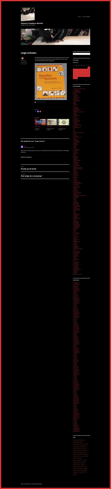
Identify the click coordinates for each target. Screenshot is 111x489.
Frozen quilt (76, 139)
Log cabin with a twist (78, 183)
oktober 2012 (76, 386)
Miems (74, 458)
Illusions (75, 154)
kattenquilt (86, 454)
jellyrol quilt (76, 156)
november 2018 (76, 328)
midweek (75, 190)
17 (76, 73)
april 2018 (75, 335)
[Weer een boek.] (40, 122)
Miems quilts (76, 191)
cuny (25, 146)
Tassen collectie (77, 251)
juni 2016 (75, 355)
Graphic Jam (76, 144)
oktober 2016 (76, 350)
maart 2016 (76, 358)
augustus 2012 (76, 389)
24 (76, 75)
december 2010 (76, 413)
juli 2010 (75, 419)
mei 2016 (75, 356)
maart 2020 (76, 309)
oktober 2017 (76, 341)
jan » (87, 80)
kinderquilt (76, 166)
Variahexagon (76, 264)
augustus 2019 (76, 317)
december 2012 (76, 384)
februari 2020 (76, 310)
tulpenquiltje (76, 256)
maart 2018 (76, 337)
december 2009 (76, 427)
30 (74, 78)
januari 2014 (76, 368)
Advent (75, 93)
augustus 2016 (76, 352)
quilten (25, 63)
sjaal (86, 466)
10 (76, 71)
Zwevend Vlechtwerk (78, 274)
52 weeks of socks (77, 91)
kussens (75, 176)
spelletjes (85, 468)
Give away (75, 143)
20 (83, 73)
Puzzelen (75, 216)
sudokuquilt (76, 247)
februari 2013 (76, 381)
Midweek (86, 456)
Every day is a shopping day (79, 132)
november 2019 (76, 314)
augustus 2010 (76, 418)
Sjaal (75, 235)
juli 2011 (75, 404)
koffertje (75, 173)
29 (88, 75)
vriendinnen (76, 268)
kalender (81, 454)
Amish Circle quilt (77, 97)
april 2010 (75, 423)
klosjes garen (76, 172)
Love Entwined (76, 184)
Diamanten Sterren (77, 127)
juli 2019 (75, 318)
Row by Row (76, 228)
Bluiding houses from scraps (79, 111)
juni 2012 (75, 391)
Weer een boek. (37, 126)
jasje (74, 155)
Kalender (75, 161)
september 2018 (77, 331)
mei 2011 (75, 407)
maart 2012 (76, 395)
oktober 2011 (76, 401)
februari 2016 (76, 360)
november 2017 (76, 340)
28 (86, 75)
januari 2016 (76, 361)
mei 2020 (75, 306)
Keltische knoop (77, 165)
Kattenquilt (76, 163)
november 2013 (76, 371)
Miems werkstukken (77, 193)
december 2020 (76, 298)
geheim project (76, 142)
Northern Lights (77, 208)
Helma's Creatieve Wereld (32, 23)
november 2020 (77, 299)
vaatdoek (75, 474)
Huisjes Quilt (75, 454)
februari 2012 (76, 396)
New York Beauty (77, 206)
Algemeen (75, 96)
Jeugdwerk (76, 157)
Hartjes (75, 148)
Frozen (75, 138)
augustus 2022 (76, 284)
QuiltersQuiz (76, 220)
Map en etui (76, 189)
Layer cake (76, 179)
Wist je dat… (76, 270)
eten (88, 450)
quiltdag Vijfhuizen (77, 218)
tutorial (75, 257)
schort (75, 230)
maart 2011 (76, 409)
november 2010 (76, 414)
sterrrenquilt (76, 246)
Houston (75, 151)
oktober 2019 (76, 315)
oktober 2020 (76, 300)
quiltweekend (76, 223)
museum (75, 201)
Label (75, 178)
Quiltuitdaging (76, 222)
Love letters (76, 185)
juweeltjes (75, 159)
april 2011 (75, 408)
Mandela (75, 188)
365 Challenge (76, 90)
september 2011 (76, 402)
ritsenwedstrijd (76, 226)
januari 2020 (76, 311)
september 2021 (77, 291)
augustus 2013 (76, 374)
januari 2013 (76, 383)
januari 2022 (76, 287)
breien (75, 116)
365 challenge (76, 442)
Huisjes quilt (76, 153)
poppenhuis (76, 213)
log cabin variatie (77, 182)
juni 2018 (75, 334)
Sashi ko (75, 229)
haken (85, 452)
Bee (74, 105)
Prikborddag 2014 (77, 214)
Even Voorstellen (86, 16)
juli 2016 (75, 354)
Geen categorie (76, 140)
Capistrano (76, 119)
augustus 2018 (76, 332)
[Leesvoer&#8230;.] (63, 122)
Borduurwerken (77, 115)
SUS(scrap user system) (78, 248)
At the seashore (76, 100)
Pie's (75, 212)
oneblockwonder (77, 210)
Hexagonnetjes (76, 149)
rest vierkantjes (76, 225)
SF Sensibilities (76, 233)
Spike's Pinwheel (77, 241)
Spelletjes (75, 240)
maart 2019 (76, 323)
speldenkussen (76, 239)
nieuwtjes (75, 207)
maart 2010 (76, 424)
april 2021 (75, 293)
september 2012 (77, 387)
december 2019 (76, 312)
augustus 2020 (76, 303)
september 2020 (77, 301)
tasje (75, 250)
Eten (74, 131)
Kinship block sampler (78, 167)
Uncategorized (76, 262)
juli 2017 (75, 345)
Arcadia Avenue (76, 99)
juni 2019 (75, 320)
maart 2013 (76, 380)
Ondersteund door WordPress (36, 483)
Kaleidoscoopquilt (77, 160)
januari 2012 (76, 397)
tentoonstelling (76, 252)
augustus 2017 (76, 344)
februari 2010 (76, 425)
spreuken (75, 242)
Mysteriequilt (76, 202)
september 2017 (77, 343)
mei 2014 (75, 363)
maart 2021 (76, 294)
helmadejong (23, 60)
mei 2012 (75, 392)
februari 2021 (76, 295)
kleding (75, 170)
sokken (75, 237)
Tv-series (75, 258)
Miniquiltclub (76, 196)
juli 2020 (75, 304)
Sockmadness (76, 236)
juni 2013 (75, 377)
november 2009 (77, 429)
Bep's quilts (76, 107)
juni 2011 (75, 406)
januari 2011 (76, 412)
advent (81, 442)
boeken (22, 63)
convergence (76, 123)
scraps (75, 231)
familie (75, 133)
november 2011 (76, 400)
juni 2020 (75, 305)
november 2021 (76, 289)
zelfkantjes (76, 271)
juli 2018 (75, 333)
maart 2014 (76, 366)
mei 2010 (75, 421)
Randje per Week (77, 224)
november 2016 (76, 349)
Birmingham (76, 108)
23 (74, 75)
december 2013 (76, 369)
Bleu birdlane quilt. (77, 109)
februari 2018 (76, 338)
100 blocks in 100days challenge (79, 88)
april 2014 (75, 364)
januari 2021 (76, 297)
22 (88, 73)
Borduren (75, 114)
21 (86, 73)
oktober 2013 (76, 372)
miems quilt (79, 458)
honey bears (76, 150)
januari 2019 (76, 326)
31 (76, 78)
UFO (74, 260)
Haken (75, 145)
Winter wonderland (77, 269)
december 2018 (76, 327)
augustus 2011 (76, 403)
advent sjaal (76, 94)
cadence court (76, 117)
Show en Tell (76, 234)
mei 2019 (75, 321)
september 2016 (77, 351)
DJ (74, 128)
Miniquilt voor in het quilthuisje (79, 195)
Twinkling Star (76, 259)
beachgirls (76, 104)
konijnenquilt (76, 174)
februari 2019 (76, 324)
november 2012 (76, 385)
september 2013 (77, 373)
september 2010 (77, 417)
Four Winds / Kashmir (78, 137)
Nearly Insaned (76, 205)
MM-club (75, 200)
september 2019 (77, 316)
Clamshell (75, 122)
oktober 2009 (76, 430)
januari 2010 (76, 426)
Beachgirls (82, 446)
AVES (75, 102)
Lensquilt (75, 180)
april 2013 (75, 379)
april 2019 (75, 322)
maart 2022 (76, 286)
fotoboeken (76, 136)
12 (81, 71)
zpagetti (75, 273)
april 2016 (75, 357)
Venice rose (76, 265)
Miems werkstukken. (77, 460)
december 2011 (76, 398)
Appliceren (76, 98)
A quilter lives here (77, 92)
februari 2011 (76, 411)
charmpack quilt (77, 120)
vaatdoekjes (76, 263)
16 (74, 73)
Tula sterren (76, 254)
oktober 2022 (76, 282)
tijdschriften (76, 253)
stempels (75, 243)
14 (86, 71)
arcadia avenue (76, 446)
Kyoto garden (76, 177)
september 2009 (77, 431)
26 (81, 75)
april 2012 (75, 394)
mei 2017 (75, 346)
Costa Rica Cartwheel (77, 125)
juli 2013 (75, 375)
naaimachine (76, 203)
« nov (76, 80)
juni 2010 (75, 420)
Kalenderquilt (76, 162)
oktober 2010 (76, 415)
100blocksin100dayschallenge (79, 440)
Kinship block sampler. (78, 168)
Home (79, 16)
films (75, 134)
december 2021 (76, 288)
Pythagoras (76, 217)
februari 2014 (76, 367)
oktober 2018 (76, 329)
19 (81, 73)
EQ (74, 130)
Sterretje (75, 245)
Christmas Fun (76, 121)
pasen (75, 211)
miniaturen (76, 194)
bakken (75, 103)
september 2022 (77, 283)
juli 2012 (75, 390)
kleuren (75, 171)
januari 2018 (76, 339)
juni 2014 (75, 362)
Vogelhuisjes (76, 266)
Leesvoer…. (60, 126)
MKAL (75, 199)
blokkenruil (76, 110)
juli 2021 (75, 292)
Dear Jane (75, 126)
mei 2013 (75, 378)
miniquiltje (76, 197)
